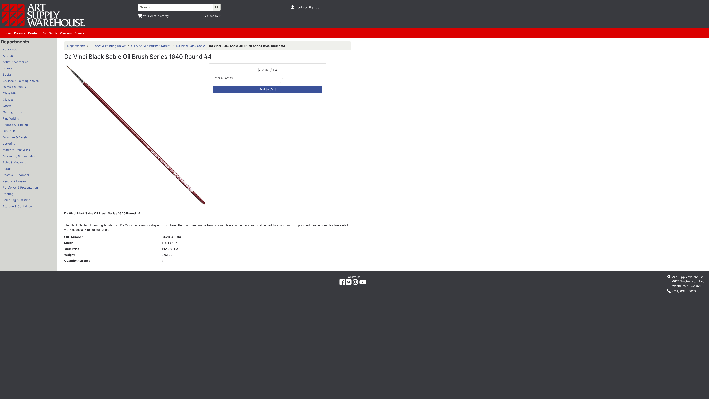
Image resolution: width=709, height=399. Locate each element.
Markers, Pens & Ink (16, 150)
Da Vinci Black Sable (190, 46)
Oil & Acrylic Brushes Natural (151, 46)
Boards (8, 68)
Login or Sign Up (307, 7)
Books (7, 74)
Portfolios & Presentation (20, 187)
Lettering (9, 143)
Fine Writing (11, 118)
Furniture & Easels (15, 137)
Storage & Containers (18, 206)
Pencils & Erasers (15, 181)
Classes (66, 33)
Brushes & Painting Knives (21, 81)
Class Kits (10, 93)
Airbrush (8, 55)
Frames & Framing (15, 125)
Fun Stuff (9, 131)
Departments (76, 46)
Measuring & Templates (19, 156)
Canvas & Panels (14, 87)
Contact (34, 33)
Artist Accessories (15, 62)
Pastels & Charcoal (16, 175)
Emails (79, 33)
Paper (7, 168)
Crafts (7, 106)
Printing (8, 194)
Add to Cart (267, 89)
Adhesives (10, 49)
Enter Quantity (223, 78)
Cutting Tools (12, 112)
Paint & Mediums (14, 162)
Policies (19, 33)
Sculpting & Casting (16, 200)
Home (6, 33)
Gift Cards (49, 33)
